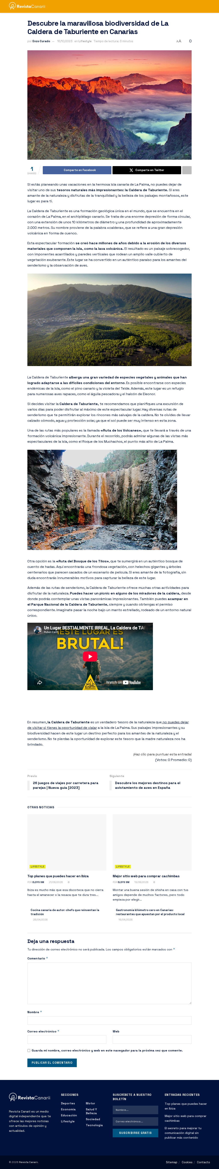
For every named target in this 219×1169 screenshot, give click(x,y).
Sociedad (93, 1119)
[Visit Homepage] (29, 6)
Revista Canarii (28, 1162)
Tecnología (94, 1125)
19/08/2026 (141, 882)
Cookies (187, 1162)
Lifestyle (85, 41)
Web (116, 1031)
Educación (69, 1115)
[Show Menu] (200, 6)
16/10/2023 (65, 41)
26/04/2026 (40, 919)
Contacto (203, 1162)
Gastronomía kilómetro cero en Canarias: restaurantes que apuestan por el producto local (150, 912)
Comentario (37, 958)
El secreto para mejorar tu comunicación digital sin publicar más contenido (183, 1133)
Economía (68, 1109)
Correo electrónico (43, 1031)
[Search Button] (208, 6)
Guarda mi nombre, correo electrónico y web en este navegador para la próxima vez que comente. (107, 1050)
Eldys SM (38, 882)
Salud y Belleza (91, 1111)
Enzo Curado (41, 41)
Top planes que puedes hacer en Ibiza (58, 876)
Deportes (68, 1103)
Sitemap (171, 1162)
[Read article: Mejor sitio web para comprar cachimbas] (152, 842)
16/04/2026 (125, 919)
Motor (90, 1103)
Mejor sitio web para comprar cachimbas (146, 876)
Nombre (34, 1012)
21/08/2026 (55, 882)
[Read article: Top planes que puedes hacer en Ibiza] (66, 842)
